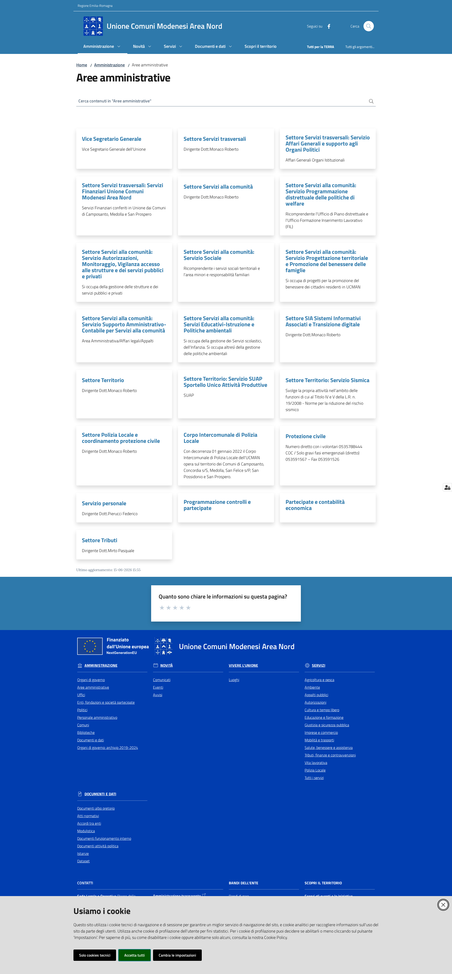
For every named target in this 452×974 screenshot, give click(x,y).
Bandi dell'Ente (243, 883)
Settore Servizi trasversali (215, 139)
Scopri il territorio (323, 883)
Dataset (83, 861)
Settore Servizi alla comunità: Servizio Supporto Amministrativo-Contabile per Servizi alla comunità (124, 324)
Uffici (81, 695)
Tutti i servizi (314, 777)
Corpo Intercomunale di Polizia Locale (220, 438)
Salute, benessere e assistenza (329, 747)
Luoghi (234, 680)
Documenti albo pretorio (96, 808)
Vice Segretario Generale (111, 139)
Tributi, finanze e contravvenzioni (330, 755)
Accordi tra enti (89, 823)
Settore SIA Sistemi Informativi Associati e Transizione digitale (323, 321)
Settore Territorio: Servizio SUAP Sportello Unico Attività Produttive (225, 382)
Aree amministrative (93, 687)
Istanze (83, 853)
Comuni (83, 725)
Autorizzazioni (315, 702)
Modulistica (86, 831)
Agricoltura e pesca (319, 680)
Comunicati (161, 680)
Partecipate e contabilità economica (315, 505)
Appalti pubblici (316, 695)
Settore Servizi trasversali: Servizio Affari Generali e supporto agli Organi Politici (328, 143)
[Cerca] (369, 101)
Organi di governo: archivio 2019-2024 (107, 747)
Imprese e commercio (321, 732)
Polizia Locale (315, 770)
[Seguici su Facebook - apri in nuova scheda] (327, 26)
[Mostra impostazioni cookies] (447, 487)
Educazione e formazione (324, 717)
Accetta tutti (134, 955)
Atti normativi (88, 816)
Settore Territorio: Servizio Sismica (327, 380)
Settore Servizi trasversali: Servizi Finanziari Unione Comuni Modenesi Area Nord (122, 191)
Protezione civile (306, 436)
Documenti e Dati (100, 794)
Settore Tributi (99, 540)
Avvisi (157, 695)
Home (81, 65)
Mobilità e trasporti (319, 740)
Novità (166, 665)
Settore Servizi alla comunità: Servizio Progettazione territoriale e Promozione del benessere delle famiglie (327, 261)
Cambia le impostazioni (177, 955)
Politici (82, 710)
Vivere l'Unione (243, 665)
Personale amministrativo (97, 717)
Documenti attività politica (97, 846)
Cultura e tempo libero (322, 710)
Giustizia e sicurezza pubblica (327, 725)
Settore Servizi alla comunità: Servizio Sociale (219, 255)
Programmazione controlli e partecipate (217, 505)
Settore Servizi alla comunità (218, 186)
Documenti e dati (90, 740)
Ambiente (312, 687)
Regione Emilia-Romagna (95, 5)
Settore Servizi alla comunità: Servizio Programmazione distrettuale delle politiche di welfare (321, 194)
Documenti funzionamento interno (104, 838)
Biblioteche (86, 732)
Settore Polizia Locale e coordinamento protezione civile (121, 438)
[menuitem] (102, 47)
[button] (368, 26)
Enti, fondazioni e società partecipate (106, 702)
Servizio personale (104, 503)
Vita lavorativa (316, 762)
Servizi (318, 665)
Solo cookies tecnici (94, 955)
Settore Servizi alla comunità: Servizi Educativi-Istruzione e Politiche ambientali (219, 324)
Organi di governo (91, 680)
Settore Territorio (103, 380)
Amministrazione (109, 65)
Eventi (158, 687)
